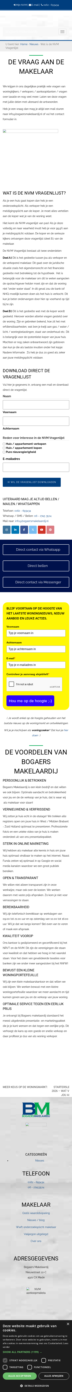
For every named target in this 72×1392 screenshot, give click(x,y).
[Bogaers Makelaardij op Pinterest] (50, 530)
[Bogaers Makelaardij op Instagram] (7, 530)
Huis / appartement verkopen (26, 444)
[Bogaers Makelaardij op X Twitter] (33, 530)
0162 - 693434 (51, 5)
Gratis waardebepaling (36, 1213)
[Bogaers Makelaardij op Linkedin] (15, 530)
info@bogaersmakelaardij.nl (32, 521)
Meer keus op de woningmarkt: (25, 1087)
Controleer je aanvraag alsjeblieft (27, 674)
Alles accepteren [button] (19, 1375)
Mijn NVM (21, 5)
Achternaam (11, 428)
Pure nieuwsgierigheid (21, 452)
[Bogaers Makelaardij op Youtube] (42, 530)
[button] (36, 1352)
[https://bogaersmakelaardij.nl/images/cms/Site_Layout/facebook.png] (24, 530)
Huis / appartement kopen (24, 448)
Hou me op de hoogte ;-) (30, 701)
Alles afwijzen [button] (54, 1375)
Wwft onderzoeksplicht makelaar (36, 1227)
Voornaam (9, 412)
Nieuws (39, 1160)
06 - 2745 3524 (43, 515)
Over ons (36, 1241)
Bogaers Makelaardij (12, 18)
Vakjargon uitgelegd (36, 1234)
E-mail (35, 5)
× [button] (67, 1324)
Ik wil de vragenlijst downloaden (32, 482)
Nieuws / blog (36, 1220)
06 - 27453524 (36, 1187)
